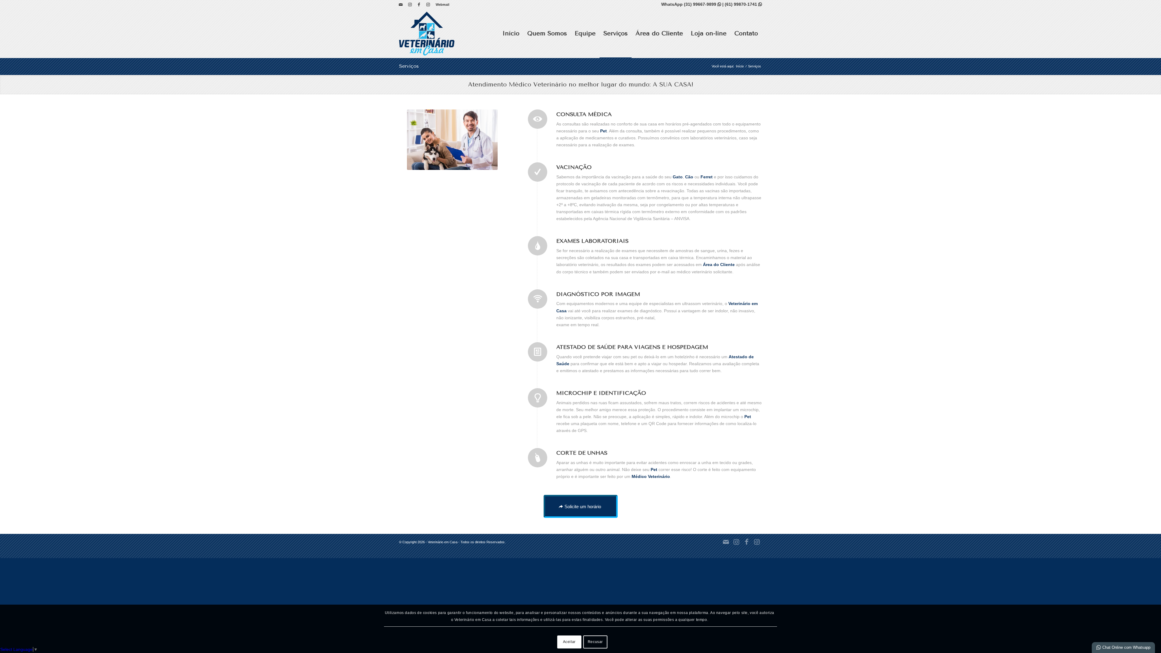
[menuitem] (441, 4)
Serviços (409, 66)
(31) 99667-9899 (702, 4)
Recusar (595, 642)
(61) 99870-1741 (743, 4)
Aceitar (569, 642)
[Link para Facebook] (419, 4)
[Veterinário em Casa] (426, 33)
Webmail (442, 4)
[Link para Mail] (400, 4)
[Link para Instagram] (409, 4)
